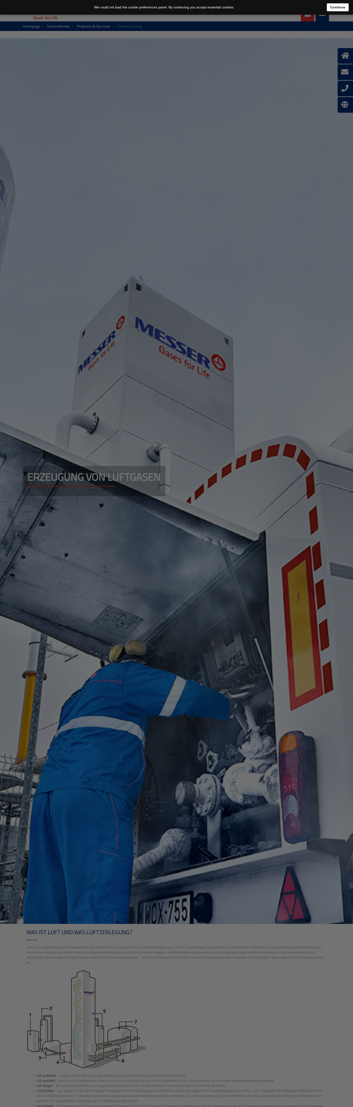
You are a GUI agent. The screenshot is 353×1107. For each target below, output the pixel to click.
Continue (337, 7)
